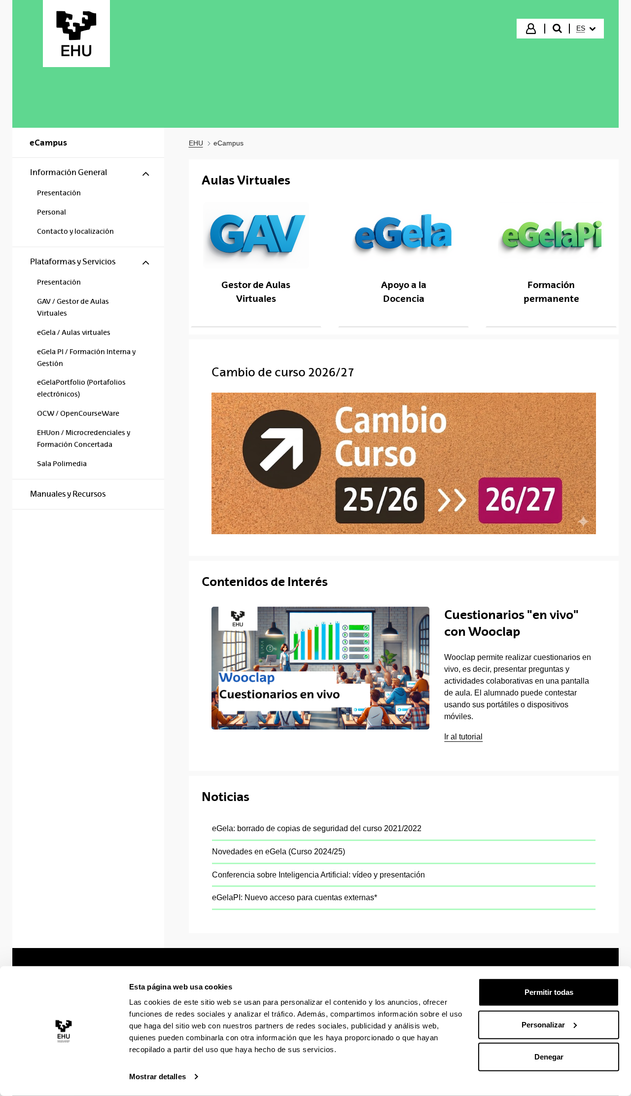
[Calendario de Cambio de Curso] (403, 463)
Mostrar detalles (157, 1076)
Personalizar (543, 1024)
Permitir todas (549, 992)
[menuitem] (586, 28)
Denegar (548, 1057)
